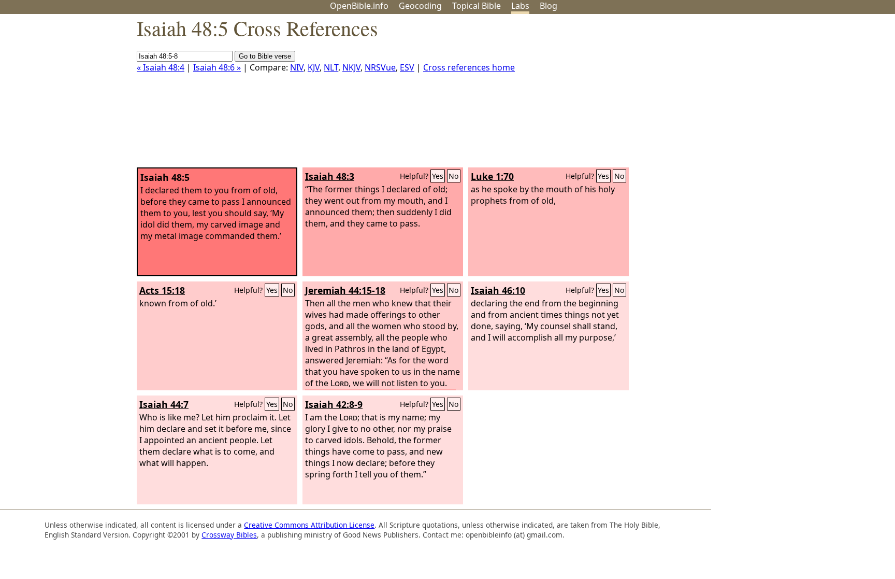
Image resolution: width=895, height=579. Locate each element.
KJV (314, 67)
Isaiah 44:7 (164, 404)
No (454, 176)
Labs (520, 5)
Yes (437, 176)
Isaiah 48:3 (329, 176)
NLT (331, 67)
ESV (407, 67)
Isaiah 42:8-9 (334, 404)
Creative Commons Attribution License (309, 525)
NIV (297, 67)
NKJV (351, 67)
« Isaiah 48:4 (160, 67)
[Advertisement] (790, 94)
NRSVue (380, 67)
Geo (420, 5)
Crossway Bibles (229, 535)
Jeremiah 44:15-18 (345, 290)
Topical (476, 5)
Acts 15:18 (162, 290)
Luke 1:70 (492, 176)
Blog (548, 5)
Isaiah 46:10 (498, 290)
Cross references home (469, 67)
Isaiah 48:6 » (217, 67)
